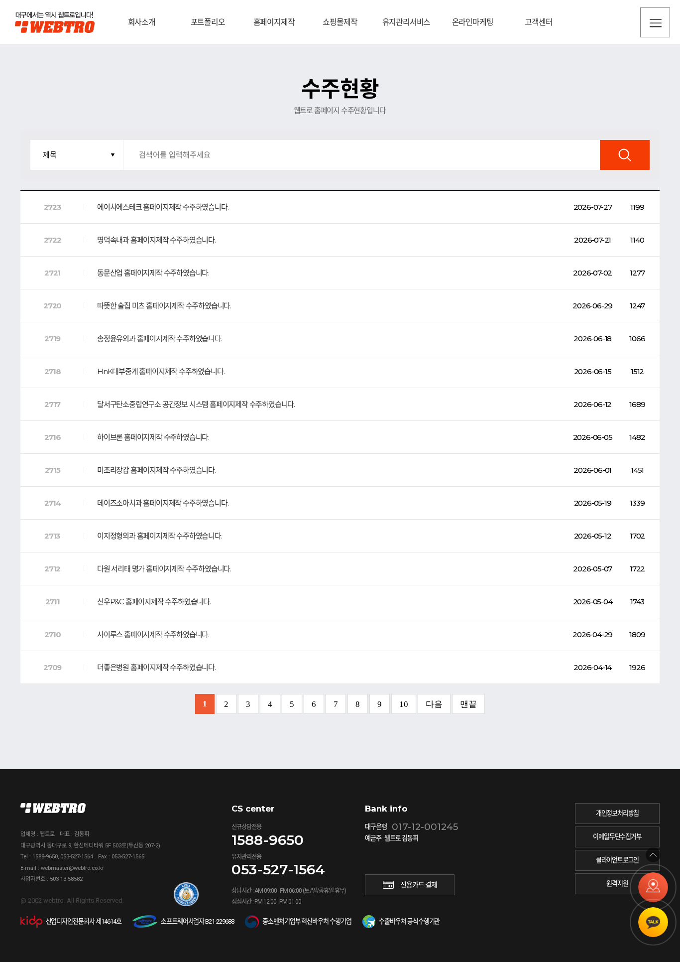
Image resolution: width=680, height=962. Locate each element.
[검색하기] (625, 155)
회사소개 (141, 22)
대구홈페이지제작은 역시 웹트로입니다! (55, 22)
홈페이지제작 (274, 22)
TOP (653, 854)
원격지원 (617, 883)
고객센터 (538, 22)
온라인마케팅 (472, 22)
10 (403, 704)
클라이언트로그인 (617, 860)
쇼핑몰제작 (340, 22)
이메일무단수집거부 (617, 836)
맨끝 (468, 704)
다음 (434, 704)
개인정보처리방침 (617, 813)
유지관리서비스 (406, 22)
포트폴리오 (208, 22)
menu (655, 22)
